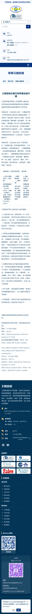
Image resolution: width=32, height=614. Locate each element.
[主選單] (28, 65)
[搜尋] (28, 26)
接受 (19, 610)
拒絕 (13, 610)
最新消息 (10, 81)
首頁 (4, 81)
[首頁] (16, 9)
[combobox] (13, 26)
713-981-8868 (11, 52)
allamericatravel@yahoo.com (12, 583)
